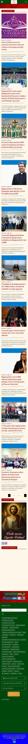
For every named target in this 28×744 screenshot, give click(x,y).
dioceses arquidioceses (7, 642)
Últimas (20, 673)
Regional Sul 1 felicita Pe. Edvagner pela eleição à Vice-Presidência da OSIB (13, 191)
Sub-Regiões (14, 673)
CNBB (24, 632)
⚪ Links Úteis (13, 694)
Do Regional (15, 644)
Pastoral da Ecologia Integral (8, 668)
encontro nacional (6, 647)
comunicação (5, 634)
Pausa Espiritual (20, 668)
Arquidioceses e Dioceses (8, 625)
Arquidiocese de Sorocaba (8, 622)
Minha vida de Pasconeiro (19, 651)
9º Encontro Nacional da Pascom (9, 618)
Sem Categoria (5, 673)
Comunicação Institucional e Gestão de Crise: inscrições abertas (13, 332)
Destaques (4, 637)
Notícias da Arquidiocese (8, 656)
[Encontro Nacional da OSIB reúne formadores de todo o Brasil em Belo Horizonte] (14, 126)
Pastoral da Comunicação (14, 666)
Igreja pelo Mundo (15, 649)
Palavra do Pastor (6, 663)
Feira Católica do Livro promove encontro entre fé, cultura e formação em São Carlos (12, 46)
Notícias (16, 654)
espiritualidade (15, 647)
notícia (11, 654)
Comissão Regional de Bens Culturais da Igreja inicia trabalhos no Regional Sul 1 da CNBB (13, 239)
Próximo (25, 495)
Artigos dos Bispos (20, 625)
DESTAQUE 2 (20, 634)
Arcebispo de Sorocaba (7, 620)
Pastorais (4, 666)
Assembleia (5, 627)
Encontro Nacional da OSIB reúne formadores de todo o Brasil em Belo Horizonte (12, 144)
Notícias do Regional (6, 661)
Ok (14, 741)
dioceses (23, 639)
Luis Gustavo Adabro (7, 651)
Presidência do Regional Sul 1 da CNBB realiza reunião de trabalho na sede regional (13, 286)
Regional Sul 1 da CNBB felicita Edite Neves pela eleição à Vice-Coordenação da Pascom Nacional (12, 380)
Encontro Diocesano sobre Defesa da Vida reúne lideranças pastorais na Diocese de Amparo (12, 476)
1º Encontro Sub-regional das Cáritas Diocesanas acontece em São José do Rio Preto (13, 428)
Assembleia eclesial (13, 627)
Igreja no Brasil (5, 649)
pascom (14, 663)
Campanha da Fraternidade (8, 630)
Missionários (5, 654)
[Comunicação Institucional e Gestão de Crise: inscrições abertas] (14, 314)
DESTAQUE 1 (13, 634)
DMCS (16, 642)
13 (18, 495)
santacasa (16, 671)
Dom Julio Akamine (6, 644)
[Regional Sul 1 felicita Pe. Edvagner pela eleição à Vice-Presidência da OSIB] (14, 172)
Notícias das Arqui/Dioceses (8, 659)
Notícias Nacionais (17, 661)
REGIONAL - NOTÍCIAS (7, 671)
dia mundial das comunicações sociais (10, 639)
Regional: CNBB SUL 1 (6, 40)
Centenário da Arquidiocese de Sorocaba (11, 632)
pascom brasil (20, 663)
